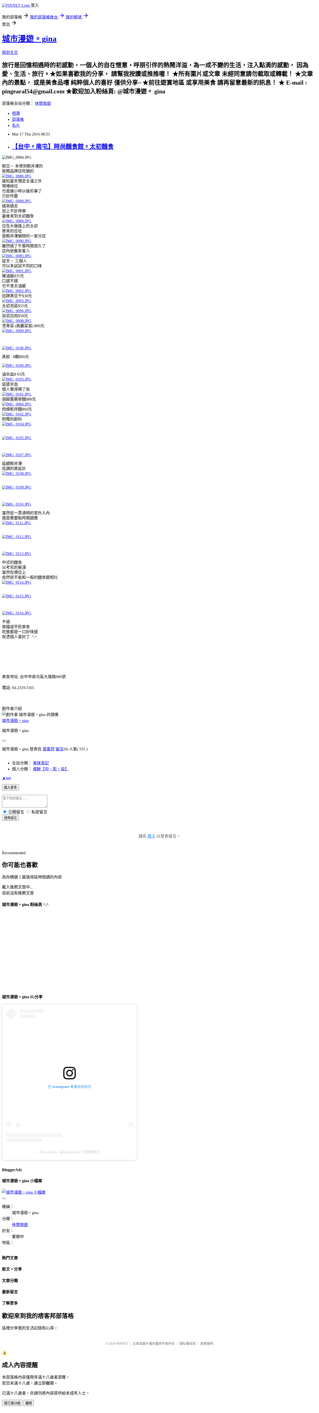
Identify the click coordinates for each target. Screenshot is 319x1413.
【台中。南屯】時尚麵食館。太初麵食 (63, 146)
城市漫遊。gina (29, 38)
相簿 (16, 113)
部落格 (18, 119)
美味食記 (41, 763)
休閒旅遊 (43, 103)
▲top (6, 778)
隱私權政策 (187, 1343)
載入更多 (10, 787)
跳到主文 (10, 52)
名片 (16, 125)
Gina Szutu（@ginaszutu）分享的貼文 (69, 1152)
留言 (60, 749)
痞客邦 (49, 749)
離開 (28, 1403)
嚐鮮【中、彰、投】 (51, 769)
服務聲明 (206, 1343)
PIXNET (122, 1343)
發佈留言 (10, 818)
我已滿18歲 (12, 1403)
